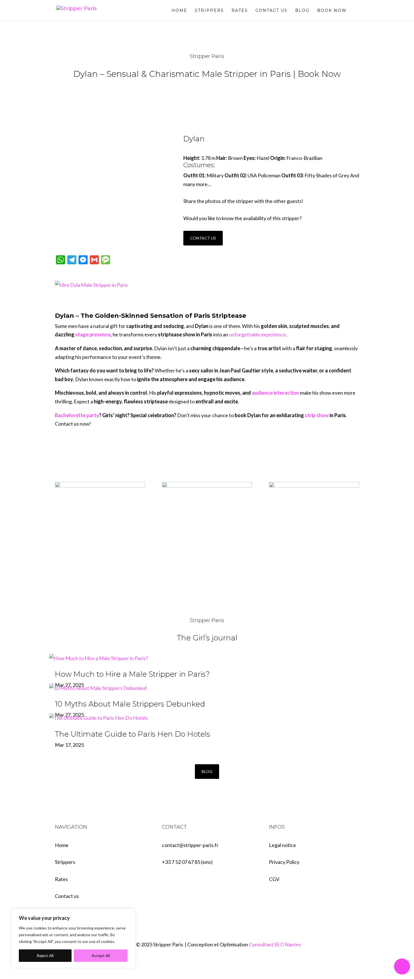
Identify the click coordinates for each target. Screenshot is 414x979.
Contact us (271, 10)
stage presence (93, 334)
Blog (302, 10)
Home (179, 10)
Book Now (332, 10)
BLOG (207, 771)
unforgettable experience (257, 334)
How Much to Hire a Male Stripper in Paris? (132, 674)
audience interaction (275, 393)
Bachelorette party (77, 415)
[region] (73, 938)
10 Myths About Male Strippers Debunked (130, 703)
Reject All (45, 955)
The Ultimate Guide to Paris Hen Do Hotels (132, 734)
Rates (240, 10)
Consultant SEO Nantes (275, 944)
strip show (317, 415)
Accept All (101, 955)
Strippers (209, 10)
